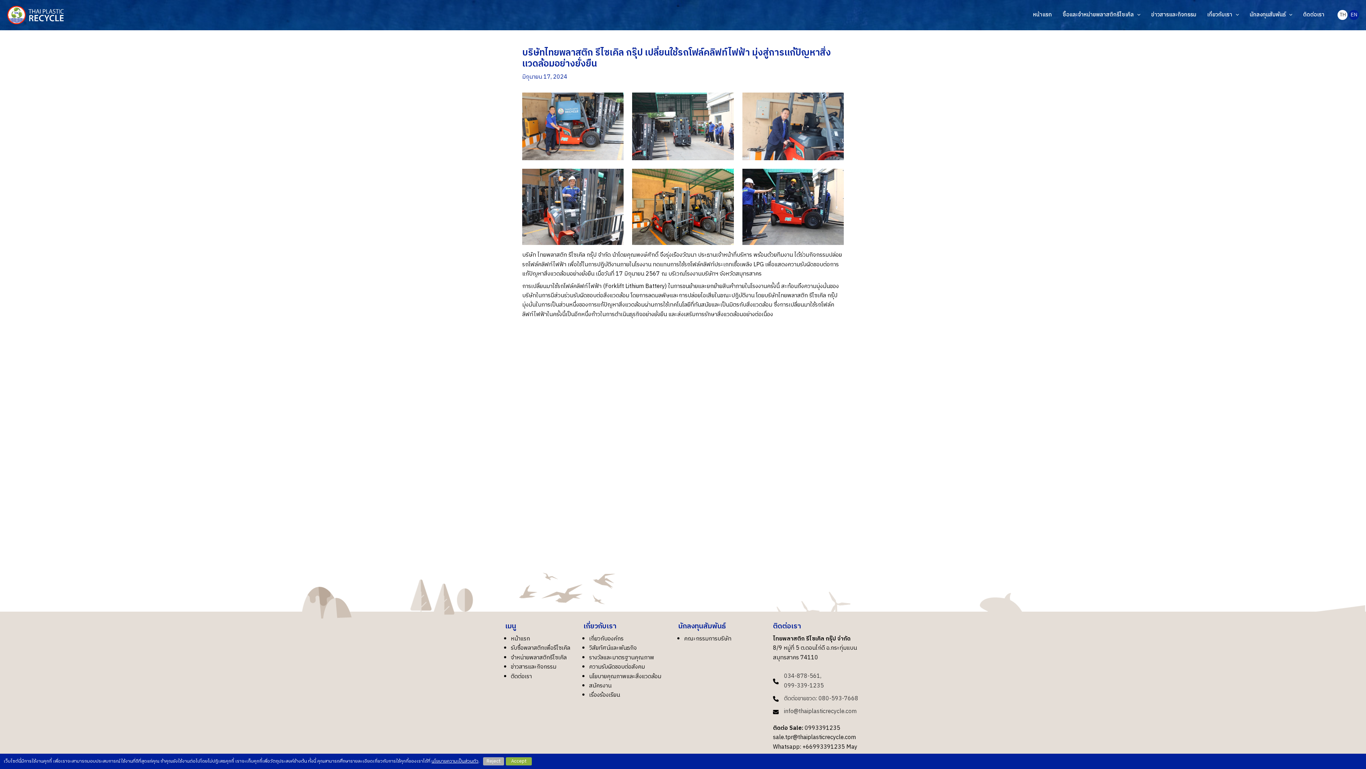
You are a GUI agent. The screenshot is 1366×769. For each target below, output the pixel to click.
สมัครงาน (600, 686)
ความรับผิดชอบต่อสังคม (617, 667)
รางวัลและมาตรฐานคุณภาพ (621, 658)
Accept (518, 761)
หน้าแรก (520, 639)
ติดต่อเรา (521, 676)
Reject (494, 761)
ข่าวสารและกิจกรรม (533, 667)
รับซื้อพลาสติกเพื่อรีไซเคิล (540, 648)
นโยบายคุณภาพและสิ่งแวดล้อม (625, 676)
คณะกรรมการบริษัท (707, 639)
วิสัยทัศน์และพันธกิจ (613, 648)
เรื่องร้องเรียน (604, 695)
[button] (1137, 15)
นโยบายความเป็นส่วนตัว (454, 761)
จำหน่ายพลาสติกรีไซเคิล (539, 658)
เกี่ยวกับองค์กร (606, 639)
